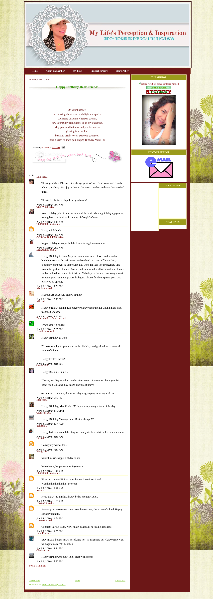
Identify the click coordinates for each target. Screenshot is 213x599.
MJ (38, 301)
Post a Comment (37, 565)
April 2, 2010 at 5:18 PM (49, 363)
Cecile (40, 365)
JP (38, 438)
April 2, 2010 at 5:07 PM (49, 329)
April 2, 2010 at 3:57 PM (49, 316)
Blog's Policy (122, 70)
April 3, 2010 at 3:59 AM (49, 436)
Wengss (40, 451)
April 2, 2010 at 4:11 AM (49, 222)
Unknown (42, 503)
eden (39, 399)
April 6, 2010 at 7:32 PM (49, 561)
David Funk (43, 331)
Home (35, 70)
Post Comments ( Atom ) (54, 584)
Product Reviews (99, 70)
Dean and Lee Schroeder (49, 318)
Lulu (39, 176)
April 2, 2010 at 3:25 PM (49, 299)
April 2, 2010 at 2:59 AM (49, 204)
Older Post (120, 580)
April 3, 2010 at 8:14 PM (49, 548)
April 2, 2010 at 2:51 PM (49, 286)
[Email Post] (62, 147)
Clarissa (40, 412)
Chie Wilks (42, 206)
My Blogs (78, 70)
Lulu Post (41, 533)
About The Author (55, 70)
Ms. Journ (42, 288)
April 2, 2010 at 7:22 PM (49, 398)
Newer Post (34, 580)
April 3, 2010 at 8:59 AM (49, 501)
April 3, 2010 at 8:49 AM (49, 488)
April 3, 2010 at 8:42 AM (49, 471)
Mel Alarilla (43, 249)
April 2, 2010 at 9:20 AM (49, 247)
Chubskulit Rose (45, 223)
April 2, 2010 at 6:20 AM (49, 234)
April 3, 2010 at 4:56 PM (49, 518)
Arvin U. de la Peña (47, 236)
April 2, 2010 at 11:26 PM (50, 410)
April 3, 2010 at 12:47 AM (50, 423)
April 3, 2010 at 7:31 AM (49, 449)
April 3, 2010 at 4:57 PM (49, 531)
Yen (38, 425)
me (38, 490)
